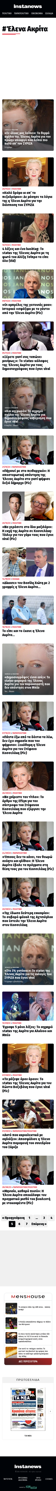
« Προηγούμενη (13, 1218)
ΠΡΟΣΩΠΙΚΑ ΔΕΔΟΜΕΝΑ (22, 1479)
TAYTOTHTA (7, 1479)
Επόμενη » (39, 1224)
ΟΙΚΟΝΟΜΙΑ (37, 13)
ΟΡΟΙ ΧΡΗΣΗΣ (38, 1479)
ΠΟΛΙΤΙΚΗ (6, 13)
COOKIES (49, 1479)
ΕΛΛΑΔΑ (49, 13)
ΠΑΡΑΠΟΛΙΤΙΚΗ (21, 13)
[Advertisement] (28, 70)
